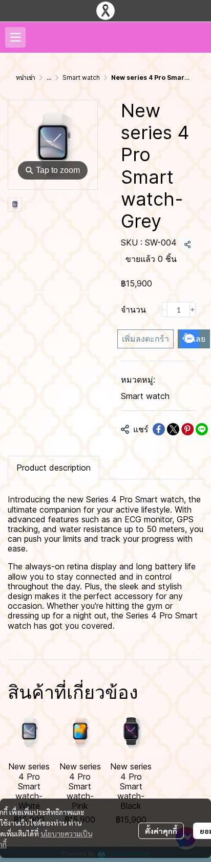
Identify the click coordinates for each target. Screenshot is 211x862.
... (49, 77)
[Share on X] (173, 429)
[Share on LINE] (202, 429)
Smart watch (81, 77)
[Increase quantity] (192, 309)
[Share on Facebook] (159, 429)
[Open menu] (15, 37)
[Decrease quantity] (164, 309)
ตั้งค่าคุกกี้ (161, 830)
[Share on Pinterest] (187, 429)
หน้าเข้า (25, 77)
